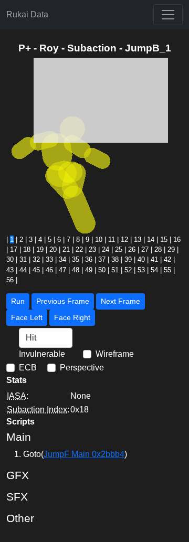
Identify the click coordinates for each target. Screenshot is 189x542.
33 (49, 259)
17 (13, 249)
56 (10, 280)
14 (150, 239)
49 (88, 270)
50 (102, 270)
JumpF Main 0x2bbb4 (84, 454)
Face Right (72, 317)
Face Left (27, 317)
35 (75, 259)
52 (128, 270)
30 (10, 259)
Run (18, 301)
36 (88, 259)
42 (167, 259)
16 (177, 239)
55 (167, 270)
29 (171, 249)
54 (154, 270)
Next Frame (120, 301)
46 (49, 270)
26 (131, 249)
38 (115, 259)
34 (62, 259)
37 (102, 259)
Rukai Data (27, 14)
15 (163, 239)
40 (141, 259)
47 (62, 270)
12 (124, 239)
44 (23, 270)
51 (115, 270)
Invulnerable (42, 353)
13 (137, 239)
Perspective (82, 367)
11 (111, 239)
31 (23, 259)
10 (98, 239)
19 (40, 249)
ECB (28, 367)
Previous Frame (62, 301)
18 (26, 249)
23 (92, 249)
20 (53, 249)
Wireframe (115, 353)
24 (105, 249)
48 (75, 270)
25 (118, 249)
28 (158, 249)
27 (145, 249)
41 (154, 259)
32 (36, 259)
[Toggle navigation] (168, 14)
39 (128, 259)
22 (79, 249)
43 (10, 270)
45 (36, 270)
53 (141, 270)
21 (66, 249)
